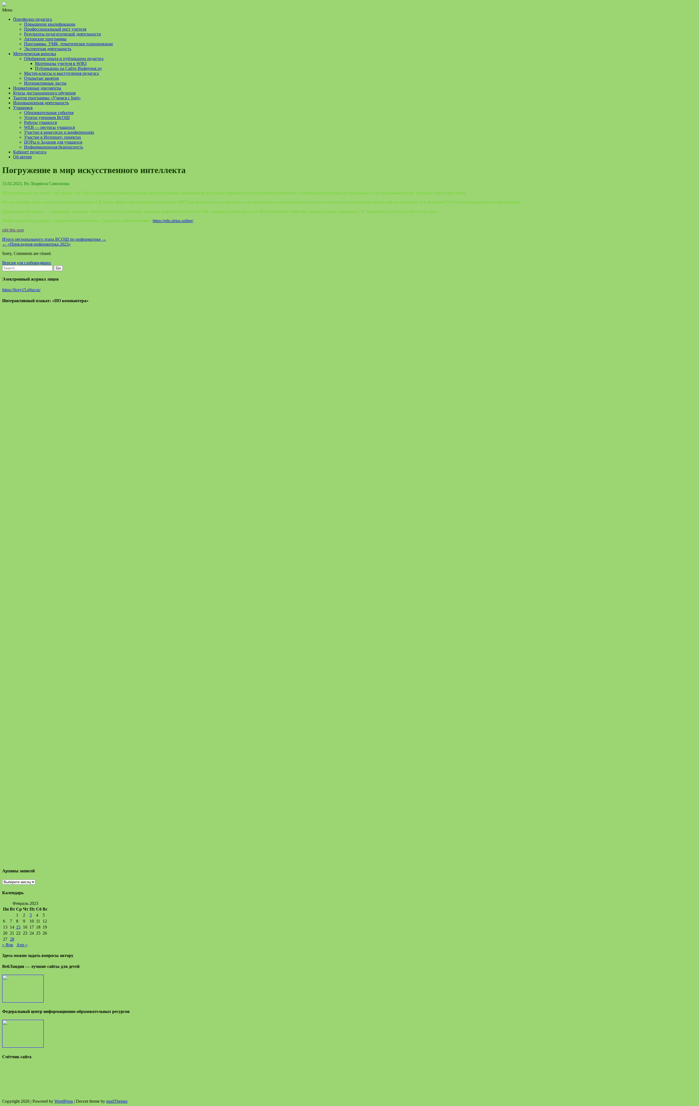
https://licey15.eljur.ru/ (21, 289)
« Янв (7, 945)
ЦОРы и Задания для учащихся (53, 142)
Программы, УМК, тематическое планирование (68, 43)
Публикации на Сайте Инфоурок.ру (68, 68)
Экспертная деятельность (47, 48)
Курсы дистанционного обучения (44, 93)
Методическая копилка (34, 53)
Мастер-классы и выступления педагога (61, 73)
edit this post (13, 230)
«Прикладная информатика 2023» (36, 244)
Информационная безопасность (53, 147)
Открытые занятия (41, 78)
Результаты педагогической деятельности (62, 34)
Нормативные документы (37, 88)
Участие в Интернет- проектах (52, 137)
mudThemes (117, 1101)
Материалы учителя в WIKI (61, 63)
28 (12, 939)
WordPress (63, 1101)
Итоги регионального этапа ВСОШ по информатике (54, 239)
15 (18, 927)
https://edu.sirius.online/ (173, 220)
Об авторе (22, 156)
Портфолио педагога (32, 19)
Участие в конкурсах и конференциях (59, 132)
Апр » (22, 945)
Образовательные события (48, 112)
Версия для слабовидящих (26, 262)
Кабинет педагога (29, 152)
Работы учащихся (40, 122)
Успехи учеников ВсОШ (47, 117)
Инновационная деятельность (41, 102)
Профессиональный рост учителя (55, 29)
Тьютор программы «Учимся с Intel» (47, 98)
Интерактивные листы (45, 83)
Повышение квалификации (49, 24)
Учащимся (22, 107)
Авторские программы (45, 39)
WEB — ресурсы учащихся (49, 127)
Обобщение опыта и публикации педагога (63, 58)
